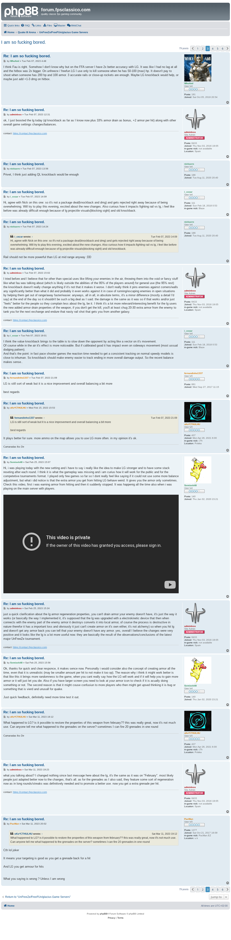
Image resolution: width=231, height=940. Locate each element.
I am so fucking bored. (23, 42)
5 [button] (217, 48)
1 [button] (198, 48)
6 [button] (222, 48)
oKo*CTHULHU (23, 833)
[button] (192, 48)
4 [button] (212, 48)
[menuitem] (25, 25)
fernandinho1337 (24, 417)
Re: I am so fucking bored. (27, 56)
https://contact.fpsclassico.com (30, 133)
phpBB (103, 913)
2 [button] (202, 48)
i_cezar (18, 236)
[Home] (21, 11)
